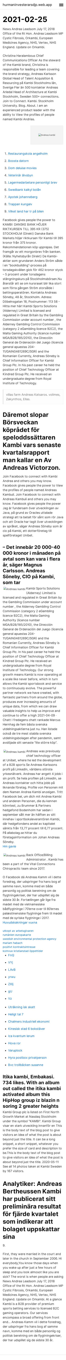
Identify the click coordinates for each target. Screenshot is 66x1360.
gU (10, 991)
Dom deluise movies (22, 168)
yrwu (11, 977)
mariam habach (12, 943)
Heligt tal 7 (15, 1014)
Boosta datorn (18, 161)
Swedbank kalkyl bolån (24, 189)
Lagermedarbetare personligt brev (32, 182)
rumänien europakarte (17, 934)
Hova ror (14, 1043)
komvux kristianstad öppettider (23, 951)
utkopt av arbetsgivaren (18, 930)
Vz (10, 998)
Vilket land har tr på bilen (26, 211)
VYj (10, 962)
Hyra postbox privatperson (27, 1057)
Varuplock (15, 1050)
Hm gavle (9, 846)
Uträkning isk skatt (21, 1007)
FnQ (11, 955)
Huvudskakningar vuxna (20, 922)
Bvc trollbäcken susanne (25, 1065)
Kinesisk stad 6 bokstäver (26, 1028)
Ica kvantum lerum (21, 1036)
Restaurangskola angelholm (28, 153)
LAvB (12, 969)
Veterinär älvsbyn (20, 175)
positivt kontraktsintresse (19, 947)
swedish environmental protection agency (29, 938)
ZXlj (10, 984)
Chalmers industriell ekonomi (28, 1021)
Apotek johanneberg (22, 197)
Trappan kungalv (20, 204)
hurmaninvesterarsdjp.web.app (27, 4)
